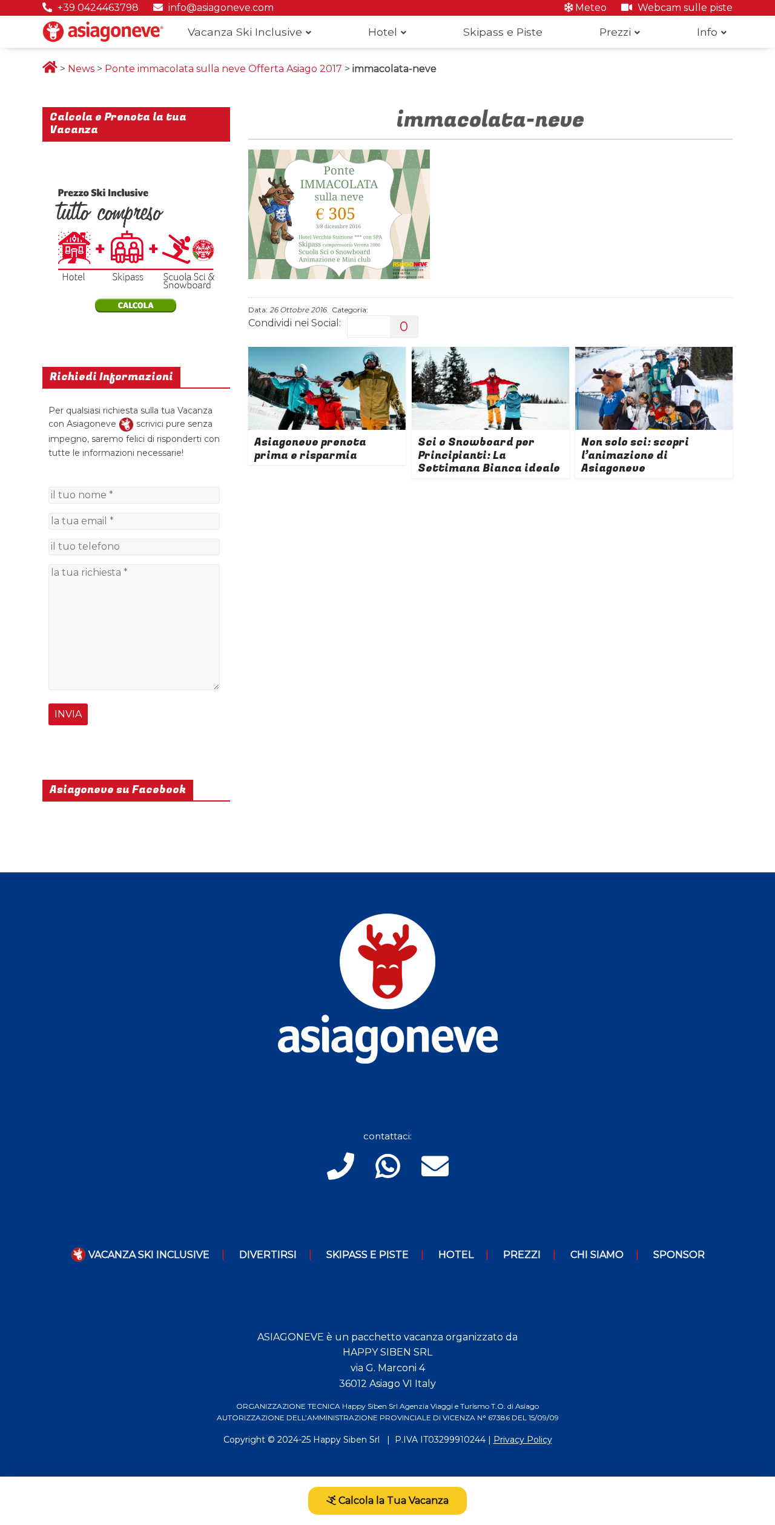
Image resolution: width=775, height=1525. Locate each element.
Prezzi (615, 31)
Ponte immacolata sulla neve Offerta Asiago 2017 (223, 68)
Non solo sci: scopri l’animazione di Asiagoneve (635, 455)
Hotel (382, 31)
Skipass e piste (367, 1254)
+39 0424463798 (97, 7)
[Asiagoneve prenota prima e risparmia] (327, 354)
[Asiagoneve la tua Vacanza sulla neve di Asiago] (126, 423)
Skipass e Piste (502, 31)
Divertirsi (268, 1254)
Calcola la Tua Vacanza (392, 1500)
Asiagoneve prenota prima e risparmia (310, 449)
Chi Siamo (597, 1254)
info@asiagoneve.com (220, 7)
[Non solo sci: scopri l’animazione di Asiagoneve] (654, 354)
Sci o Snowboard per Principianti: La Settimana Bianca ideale (489, 455)
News (81, 68)
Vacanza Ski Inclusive (245, 31)
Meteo (590, 7)
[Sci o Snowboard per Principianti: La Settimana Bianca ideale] (490, 354)
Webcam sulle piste (684, 7)
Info (707, 31)
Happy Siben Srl (346, 1439)
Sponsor (679, 1254)
